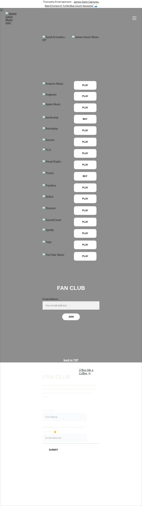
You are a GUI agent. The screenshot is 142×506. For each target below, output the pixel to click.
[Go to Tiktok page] (71, 472)
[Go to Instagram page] (59, 472)
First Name (49, 410)
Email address (50, 299)
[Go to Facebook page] (48, 472)
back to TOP (71, 360)
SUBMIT (53, 449)
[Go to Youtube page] (93, 472)
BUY (85, 119)
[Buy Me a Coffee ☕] (86, 376)
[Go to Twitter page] (82, 472)
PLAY (85, 107)
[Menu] (134, 18)
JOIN (71, 317)
